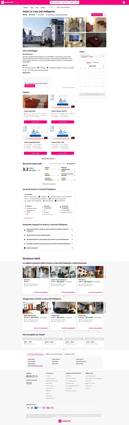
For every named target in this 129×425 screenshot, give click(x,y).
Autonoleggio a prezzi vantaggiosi (93, 378)
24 (81, 86)
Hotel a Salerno (79, 359)
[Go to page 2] (64, 349)
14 (96, 78)
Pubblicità (48, 390)
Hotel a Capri (55, 363)
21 (96, 82)
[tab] (35, 354)
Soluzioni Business (50, 398)
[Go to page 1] (63, 349)
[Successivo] (103, 66)
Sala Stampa (49, 395)
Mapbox (65, 87)
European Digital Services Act (72, 385)
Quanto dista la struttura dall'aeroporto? (39, 235)
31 (81, 90)
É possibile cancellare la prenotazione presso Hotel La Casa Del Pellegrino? (48, 243)
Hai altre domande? (32, 248)
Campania (43, 7)
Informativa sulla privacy (51, 381)
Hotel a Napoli (31, 359)
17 (81, 82)
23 (103, 82)
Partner (47, 393)
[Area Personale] (124, 2)
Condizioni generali (50, 378)
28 (96, 86)
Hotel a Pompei (31, 363)
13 (92, 78)
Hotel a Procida (79, 363)
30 (103, 86)
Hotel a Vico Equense (81, 361)
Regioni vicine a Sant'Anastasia (54, 354)
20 (92, 82)
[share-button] (105, 14)
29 (99, 86)
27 (92, 86)
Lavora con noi (49, 388)
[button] (43, 32)
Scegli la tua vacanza (90, 383)
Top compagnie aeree (90, 376)
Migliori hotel (88, 385)
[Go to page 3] (65, 349)
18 (85, 82)
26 (88, 86)
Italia (37, 7)
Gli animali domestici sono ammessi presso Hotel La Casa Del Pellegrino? (48, 239)
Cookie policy (49, 383)
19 (88, 82)
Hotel (32, 7)
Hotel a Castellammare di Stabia (35, 365)
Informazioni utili (69, 383)
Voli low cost (88, 381)
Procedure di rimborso (71, 378)
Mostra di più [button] (28, 218)
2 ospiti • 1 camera (74, 2)
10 (81, 78)
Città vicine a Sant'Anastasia (35, 354)
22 (99, 82)
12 (88, 78)
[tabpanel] (64, 363)
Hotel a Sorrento (56, 359)
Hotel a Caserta (31, 361)
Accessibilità (69, 388)
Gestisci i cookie (49, 385)
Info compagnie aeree (71, 381)
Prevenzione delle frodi (71, 390)
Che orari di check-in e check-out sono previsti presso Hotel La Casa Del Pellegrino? (47, 230)
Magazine (87, 388)
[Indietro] (81, 66)
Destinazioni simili (70, 354)
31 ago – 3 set (65, 2)
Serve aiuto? (68, 376)
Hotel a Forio (55, 361)
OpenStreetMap (71, 87)
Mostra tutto (26, 72)
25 (85, 86)
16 (103, 78)
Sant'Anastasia (56, 2)
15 (99, 78)
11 (85, 78)
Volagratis (25, 7)
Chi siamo (48, 376)
